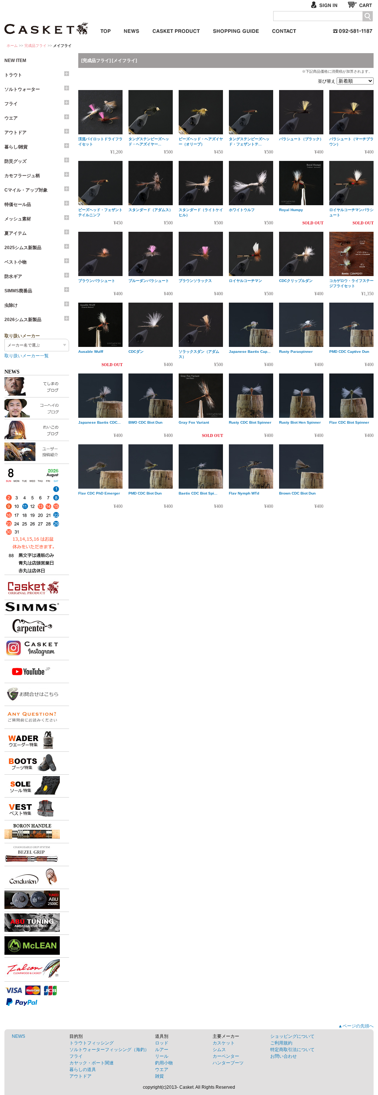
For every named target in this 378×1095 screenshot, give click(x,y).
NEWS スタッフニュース (132, 29)
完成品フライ (35, 46)
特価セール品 (17, 204)
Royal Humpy (291, 210)
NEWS (18, 1036)
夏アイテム (15, 233)
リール (161, 1056)
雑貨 (159, 1076)
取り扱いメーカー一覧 (26, 355)
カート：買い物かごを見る (361, 4)
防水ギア (13, 276)
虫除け (11, 305)
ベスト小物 (15, 262)
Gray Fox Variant (194, 422)
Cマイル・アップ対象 (26, 190)
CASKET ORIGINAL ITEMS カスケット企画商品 (176, 29)
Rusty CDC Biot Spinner (250, 422)
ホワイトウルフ (242, 210)
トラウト (13, 75)
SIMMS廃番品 (18, 290)
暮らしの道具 (82, 1069)
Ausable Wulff (90, 351)
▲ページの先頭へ (356, 1026)
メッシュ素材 (17, 218)
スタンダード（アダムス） (150, 210)
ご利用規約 (281, 1043)
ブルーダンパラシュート (148, 281)
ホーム (12, 46)
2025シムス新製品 (22, 247)
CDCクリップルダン (296, 281)
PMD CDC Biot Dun (145, 493)
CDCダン (136, 351)
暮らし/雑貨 (16, 146)
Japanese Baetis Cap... (250, 351)
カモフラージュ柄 (22, 175)
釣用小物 (164, 1062)
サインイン (327, 4)
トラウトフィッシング (91, 1043)
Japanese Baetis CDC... (99, 422)
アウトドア (15, 132)
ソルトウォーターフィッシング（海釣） (109, 1049)
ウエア (11, 118)
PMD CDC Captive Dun (349, 351)
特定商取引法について (292, 1049)
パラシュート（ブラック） (301, 139)
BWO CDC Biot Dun (145, 422)
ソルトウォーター (22, 89)
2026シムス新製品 (22, 319)
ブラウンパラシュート (96, 281)
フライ (11, 103)
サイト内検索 (367, 16)
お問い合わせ (284, 29)
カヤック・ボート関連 (91, 1062)
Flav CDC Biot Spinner (349, 422)
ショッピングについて (292, 1036)
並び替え (327, 81)
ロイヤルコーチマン (245, 281)
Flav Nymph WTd (244, 493)
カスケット (46, 24)
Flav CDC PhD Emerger (99, 493)
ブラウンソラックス (195, 281)
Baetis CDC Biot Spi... (198, 493)
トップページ (105, 29)
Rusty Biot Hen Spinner (300, 422)
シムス (219, 1049)
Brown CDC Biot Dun (297, 493)
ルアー (161, 1049)
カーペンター (226, 1056)
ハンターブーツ (228, 1062)
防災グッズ (15, 161)
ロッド (161, 1043)
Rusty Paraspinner (296, 351)
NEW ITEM (15, 60)
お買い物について (236, 29)
